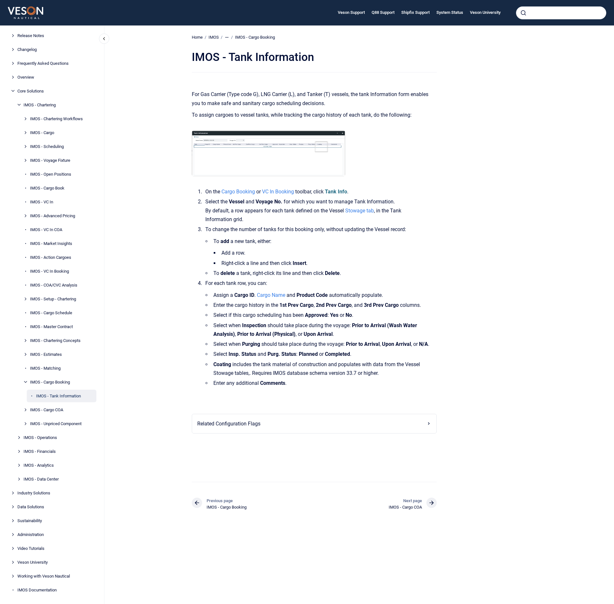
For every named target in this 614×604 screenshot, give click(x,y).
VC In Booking (278, 192)
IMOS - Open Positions (50, 173)
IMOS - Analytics (39, 465)
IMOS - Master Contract (51, 326)
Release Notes (30, 35)
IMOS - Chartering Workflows (56, 118)
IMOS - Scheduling (47, 146)
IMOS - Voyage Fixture (50, 160)
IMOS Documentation (37, 589)
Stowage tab (359, 211)
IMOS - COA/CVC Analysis (53, 284)
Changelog (27, 49)
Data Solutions (30, 506)
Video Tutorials (30, 548)
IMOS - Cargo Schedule (51, 312)
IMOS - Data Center (41, 478)
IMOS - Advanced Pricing (52, 215)
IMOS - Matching (45, 367)
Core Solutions (30, 90)
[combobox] (561, 13)
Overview (25, 76)
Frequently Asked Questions (43, 63)
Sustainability (29, 520)
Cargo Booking (238, 192)
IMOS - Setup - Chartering (53, 298)
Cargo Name (271, 295)
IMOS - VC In (41, 201)
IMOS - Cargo (42, 132)
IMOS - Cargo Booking (50, 381)
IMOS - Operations (40, 437)
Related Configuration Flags (228, 424)
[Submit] (523, 13)
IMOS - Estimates (46, 354)
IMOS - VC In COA (46, 229)
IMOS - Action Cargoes (50, 257)
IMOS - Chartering (40, 104)
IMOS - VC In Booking (49, 270)
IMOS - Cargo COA (46, 409)
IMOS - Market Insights (51, 243)
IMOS (214, 37)
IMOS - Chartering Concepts (55, 340)
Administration (30, 534)
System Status (449, 12)
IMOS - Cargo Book (47, 187)
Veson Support (351, 12)
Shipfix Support (415, 12)
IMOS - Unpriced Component (56, 423)
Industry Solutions (33, 492)
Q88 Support (383, 12)
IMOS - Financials (40, 451)
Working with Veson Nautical (43, 575)
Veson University (485, 12)
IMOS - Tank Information (58, 395)
